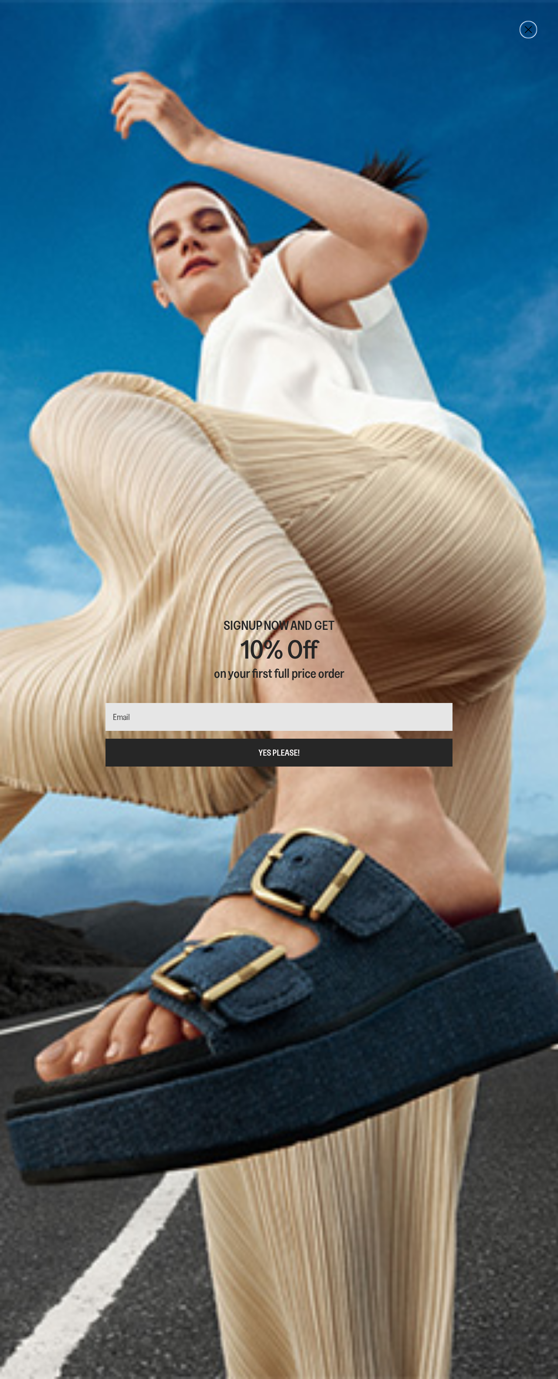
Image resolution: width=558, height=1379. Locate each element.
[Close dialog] (528, 29)
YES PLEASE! (279, 752)
